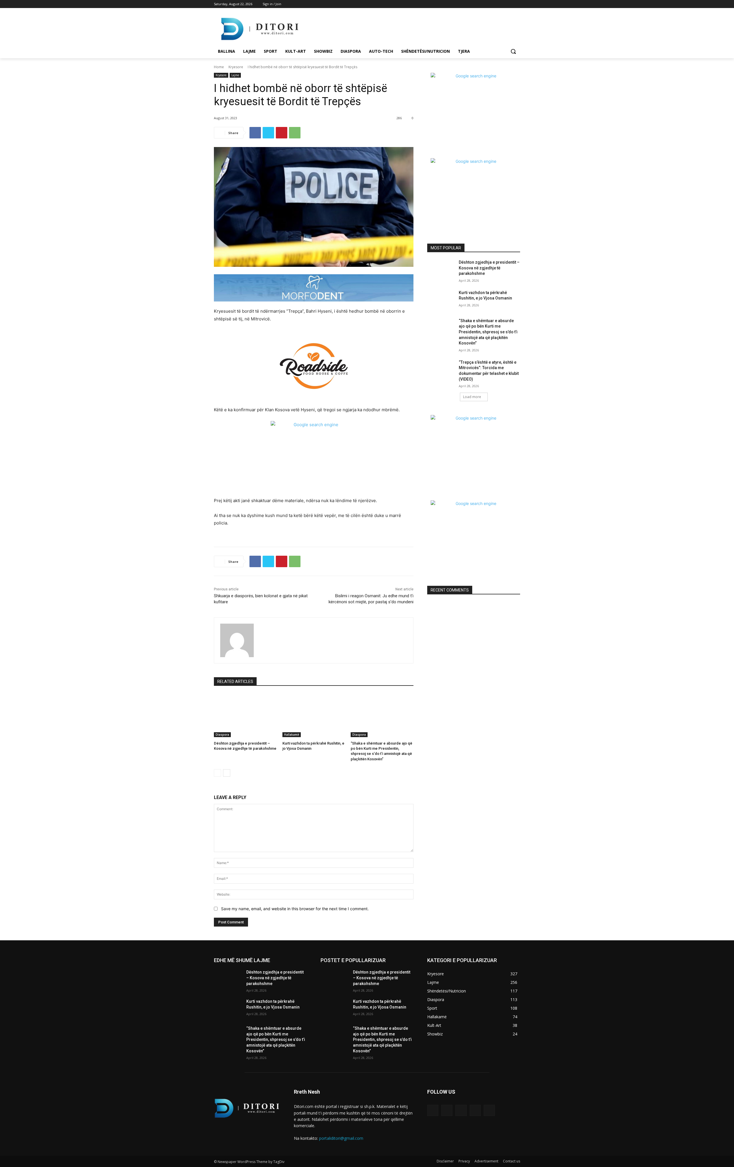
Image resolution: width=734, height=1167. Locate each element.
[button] (513, 51)
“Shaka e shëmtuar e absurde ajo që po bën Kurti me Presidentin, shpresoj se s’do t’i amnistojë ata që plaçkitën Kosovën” (488, 331)
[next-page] (226, 773)
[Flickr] (460, 1110)
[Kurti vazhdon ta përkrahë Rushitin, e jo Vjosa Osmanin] (313, 715)
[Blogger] (432, 1110)
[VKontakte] (489, 1110)
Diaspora (222, 735)
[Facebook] (485, 4)
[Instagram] (493, 4)
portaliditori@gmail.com (341, 1138)
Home (219, 66)
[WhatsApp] (294, 132)
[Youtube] (517, 4)
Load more (472, 396)
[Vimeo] (508, 4)
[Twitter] (501, 4)
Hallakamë (291, 735)
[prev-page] (217, 773)
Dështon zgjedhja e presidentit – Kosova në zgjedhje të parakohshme (489, 268)
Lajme (235, 75)
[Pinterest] (281, 132)
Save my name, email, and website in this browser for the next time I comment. (295, 908)
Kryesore (236, 66)
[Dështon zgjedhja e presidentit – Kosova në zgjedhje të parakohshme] (245, 715)
